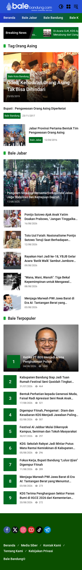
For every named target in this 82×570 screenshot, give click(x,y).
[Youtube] (31, 529)
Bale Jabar (36, 140)
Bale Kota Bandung (18, 76)
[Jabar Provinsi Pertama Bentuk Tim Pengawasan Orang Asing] (14, 135)
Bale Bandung (12, 115)
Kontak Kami (52, 545)
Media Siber (29, 545)
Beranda (9, 545)
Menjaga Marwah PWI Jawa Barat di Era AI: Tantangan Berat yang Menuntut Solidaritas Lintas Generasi (50, 301)
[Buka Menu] (68, 6)
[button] (61, 6)
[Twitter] (15, 529)
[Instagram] (23, 529)
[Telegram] (47, 529)
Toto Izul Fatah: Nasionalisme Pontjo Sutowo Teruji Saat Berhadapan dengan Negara (50, 238)
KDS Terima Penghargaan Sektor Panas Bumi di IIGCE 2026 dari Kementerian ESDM (47, 496)
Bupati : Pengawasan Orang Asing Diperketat (34, 108)
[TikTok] (39, 529)
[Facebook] (6, 529)
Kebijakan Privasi (41, 551)
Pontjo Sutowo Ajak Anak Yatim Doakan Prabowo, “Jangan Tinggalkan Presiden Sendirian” (50, 217)
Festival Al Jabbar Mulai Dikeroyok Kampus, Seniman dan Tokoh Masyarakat (48, 429)
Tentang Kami (13, 551)
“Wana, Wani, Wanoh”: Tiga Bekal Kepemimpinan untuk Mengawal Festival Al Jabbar (47, 280)
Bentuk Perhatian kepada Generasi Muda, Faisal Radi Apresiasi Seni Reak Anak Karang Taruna (48, 396)
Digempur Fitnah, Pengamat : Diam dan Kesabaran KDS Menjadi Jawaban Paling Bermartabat (48, 413)
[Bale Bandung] (28, 6)
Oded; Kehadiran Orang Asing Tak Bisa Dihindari (38, 86)
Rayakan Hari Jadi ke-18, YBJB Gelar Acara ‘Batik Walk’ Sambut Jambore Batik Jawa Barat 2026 (50, 259)
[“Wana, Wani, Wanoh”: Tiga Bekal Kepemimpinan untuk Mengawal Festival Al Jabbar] (12, 281)
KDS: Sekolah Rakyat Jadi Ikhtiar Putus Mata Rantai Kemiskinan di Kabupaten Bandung (46, 446)
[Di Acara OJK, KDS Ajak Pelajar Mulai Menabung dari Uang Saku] (38, 33)
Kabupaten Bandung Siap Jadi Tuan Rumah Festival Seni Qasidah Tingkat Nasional (46, 380)
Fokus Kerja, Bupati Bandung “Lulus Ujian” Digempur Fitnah (49, 462)
